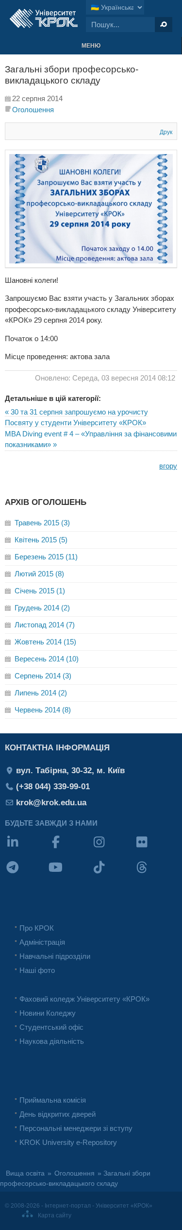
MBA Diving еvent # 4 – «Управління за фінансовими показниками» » (91, 439)
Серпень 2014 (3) (43, 676)
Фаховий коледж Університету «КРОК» (84, 999)
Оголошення (33, 109)
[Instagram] (112, 848)
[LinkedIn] (26, 848)
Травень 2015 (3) (42, 523)
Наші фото (37, 970)
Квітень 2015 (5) (41, 540)
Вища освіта (25, 1173)
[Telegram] (26, 873)
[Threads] (155, 873)
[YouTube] (69, 873)
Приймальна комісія (52, 1100)
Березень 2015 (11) (46, 557)
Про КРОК (36, 928)
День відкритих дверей (57, 1114)
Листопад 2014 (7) (45, 625)
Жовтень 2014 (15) (45, 642)
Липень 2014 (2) (41, 693)
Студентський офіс (51, 1027)
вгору (168, 466)
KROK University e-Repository (68, 1142)
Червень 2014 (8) (43, 710)
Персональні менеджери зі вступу (75, 1128)
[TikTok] (112, 873)
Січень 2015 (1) (40, 591)
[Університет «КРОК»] (44, 18)
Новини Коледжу (47, 1013)
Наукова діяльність (51, 1041)
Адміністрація (42, 942)
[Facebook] (69, 848)
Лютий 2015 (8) (39, 574)
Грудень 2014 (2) (42, 608)
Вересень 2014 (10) (47, 659)
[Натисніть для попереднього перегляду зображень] (91, 265)
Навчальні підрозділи (54, 956)
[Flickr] (155, 848)
